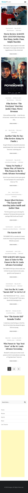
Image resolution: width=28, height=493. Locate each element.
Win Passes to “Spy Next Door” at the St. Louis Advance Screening (14, 346)
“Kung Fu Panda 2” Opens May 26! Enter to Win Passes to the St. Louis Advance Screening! (14, 169)
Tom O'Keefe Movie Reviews (14, 194)
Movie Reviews (10, 30)
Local (20, 130)
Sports (3, 417)
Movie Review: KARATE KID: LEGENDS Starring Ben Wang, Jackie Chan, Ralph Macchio (14, 38)
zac (6, 130)
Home (2, 410)
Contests (9, 340)
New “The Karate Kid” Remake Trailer (14, 317)
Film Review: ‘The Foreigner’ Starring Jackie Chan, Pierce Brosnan (14, 107)
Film (17, 130)
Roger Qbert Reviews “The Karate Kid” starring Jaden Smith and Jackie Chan (14, 204)
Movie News (12, 313)
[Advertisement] (12, 385)
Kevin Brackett (9, 28)
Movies (3, 413)
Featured (5, 229)
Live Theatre (4, 424)
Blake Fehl (8, 311)
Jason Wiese (8, 98)
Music (2, 421)
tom (9, 192)
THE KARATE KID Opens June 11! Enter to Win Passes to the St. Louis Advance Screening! (14, 261)
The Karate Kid (14, 232)
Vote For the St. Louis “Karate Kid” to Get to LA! (14, 290)
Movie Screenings (12, 162)
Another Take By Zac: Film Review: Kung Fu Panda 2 (14, 138)
